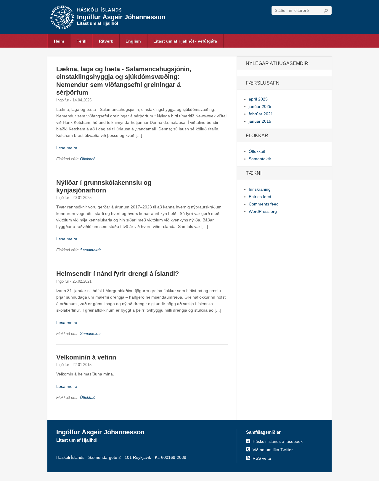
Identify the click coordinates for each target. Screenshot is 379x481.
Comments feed (264, 204)
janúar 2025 (260, 106)
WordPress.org (263, 211)
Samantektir (90, 250)
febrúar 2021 (261, 113)
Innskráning (260, 189)
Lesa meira (66, 147)
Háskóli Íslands (99, 10)
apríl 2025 (258, 99)
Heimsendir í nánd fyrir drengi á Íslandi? (117, 273)
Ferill (81, 41)
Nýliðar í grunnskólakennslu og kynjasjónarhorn (103, 186)
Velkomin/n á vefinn (86, 357)
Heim (59, 41)
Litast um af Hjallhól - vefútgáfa (185, 41)
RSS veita (262, 458)
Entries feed (260, 196)
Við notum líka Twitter (273, 449)
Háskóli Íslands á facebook (278, 441)
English (133, 41)
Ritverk (106, 41)
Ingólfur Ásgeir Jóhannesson (121, 17)
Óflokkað (87, 159)
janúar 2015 (260, 121)
